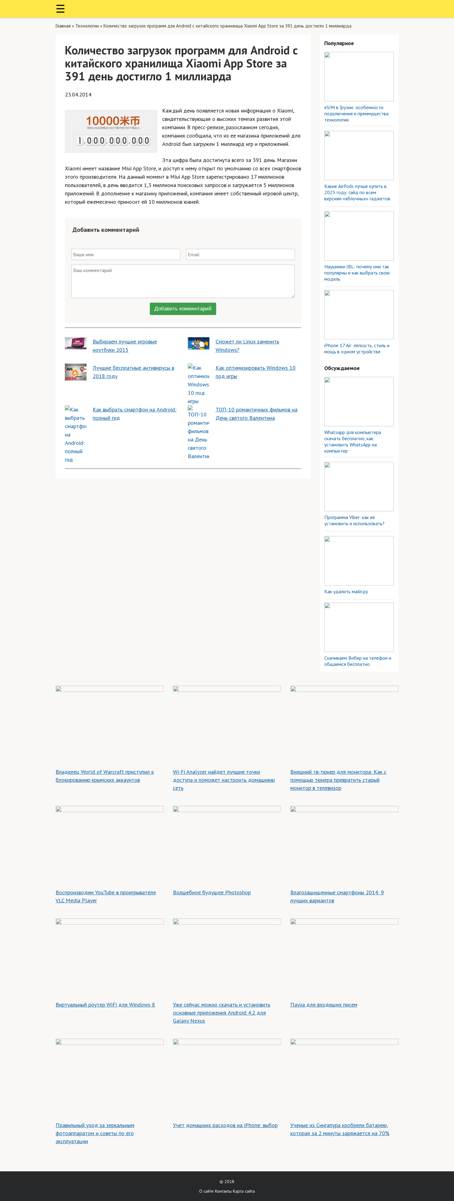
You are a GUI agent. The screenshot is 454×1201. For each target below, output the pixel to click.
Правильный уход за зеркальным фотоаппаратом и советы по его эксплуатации (95, 1133)
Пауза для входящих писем (323, 1004)
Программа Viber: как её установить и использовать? (354, 520)
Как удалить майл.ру (346, 591)
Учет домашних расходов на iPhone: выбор (225, 1125)
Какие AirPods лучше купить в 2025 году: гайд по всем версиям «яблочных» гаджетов (357, 192)
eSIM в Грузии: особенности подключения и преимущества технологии (356, 113)
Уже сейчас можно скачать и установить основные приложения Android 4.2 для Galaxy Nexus (221, 1012)
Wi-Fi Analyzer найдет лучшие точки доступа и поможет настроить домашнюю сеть (224, 779)
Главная (63, 26)
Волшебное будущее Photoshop (212, 892)
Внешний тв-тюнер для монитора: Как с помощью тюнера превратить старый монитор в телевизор (338, 779)
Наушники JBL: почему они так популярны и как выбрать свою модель (357, 272)
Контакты (223, 1191)
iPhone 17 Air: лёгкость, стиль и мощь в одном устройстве (356, 348)
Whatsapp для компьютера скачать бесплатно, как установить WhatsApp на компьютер (352, 441)
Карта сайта (244, 1191)
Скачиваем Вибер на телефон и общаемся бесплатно (357, 661)
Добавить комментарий (183, 309)
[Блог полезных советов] (227, 9)
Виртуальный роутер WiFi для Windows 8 (105, 1004)
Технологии (87, 26)
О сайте (206, 1191)
